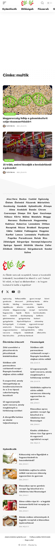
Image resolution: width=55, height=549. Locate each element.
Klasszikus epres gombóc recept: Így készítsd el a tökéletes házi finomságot (40, 415)
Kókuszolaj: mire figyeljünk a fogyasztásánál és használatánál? (33, 457)
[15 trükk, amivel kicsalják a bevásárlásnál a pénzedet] (27, 146)
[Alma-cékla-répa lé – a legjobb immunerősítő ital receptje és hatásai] (10, 505)
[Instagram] (19, 291)
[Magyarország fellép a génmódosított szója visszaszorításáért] (27, 100)
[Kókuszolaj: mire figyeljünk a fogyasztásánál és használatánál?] (10, 458)
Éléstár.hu (10, 126)
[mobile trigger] (5, 3)
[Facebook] (2, 291)
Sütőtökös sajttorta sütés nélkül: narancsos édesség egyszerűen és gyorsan (40, 393)
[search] (42, 3)
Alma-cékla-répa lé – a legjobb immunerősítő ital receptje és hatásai (34, 504)
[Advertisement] (27, 40)
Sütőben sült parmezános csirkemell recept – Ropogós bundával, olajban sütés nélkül (13, 368)
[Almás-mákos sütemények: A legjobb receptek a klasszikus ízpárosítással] (10, 521)
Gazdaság (10, 114)
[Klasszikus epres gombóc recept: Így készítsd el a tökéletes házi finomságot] (10, 489)
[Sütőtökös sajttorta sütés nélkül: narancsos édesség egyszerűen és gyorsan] (10, 474)
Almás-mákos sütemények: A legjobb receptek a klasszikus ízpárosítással (34, 520)
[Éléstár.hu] (27, 3)
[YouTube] (13, 291)
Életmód (9, 160)
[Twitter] (7, 291)
